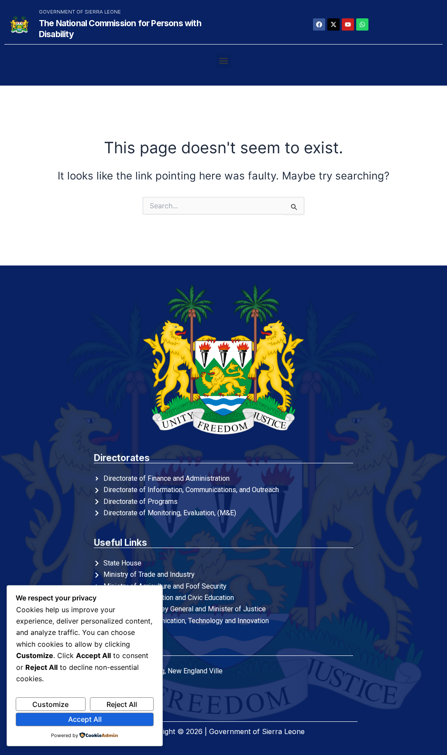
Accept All (85, 719)
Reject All (122, 704)
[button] (224, 60)
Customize (50, 704)
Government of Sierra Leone (80, 12)
